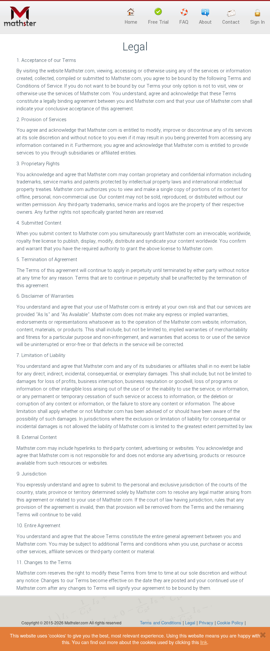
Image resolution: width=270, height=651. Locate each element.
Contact (231, 22)
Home (130, 22)
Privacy (206, 622)
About (205, 22)
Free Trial (158, 22)
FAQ (183, 22)
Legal (190, 622)
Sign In (257, 22)
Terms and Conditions (160, 622)
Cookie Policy (230, 622)
